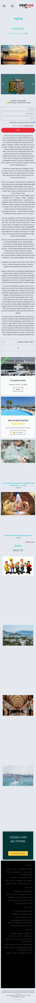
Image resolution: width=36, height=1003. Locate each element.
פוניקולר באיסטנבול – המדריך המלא (19, 869)
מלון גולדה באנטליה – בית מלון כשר (19, 894)
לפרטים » (18, 488)
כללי (13, 34)
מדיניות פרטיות (18, 999)
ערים (9, 34)
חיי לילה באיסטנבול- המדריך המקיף (19, 884)
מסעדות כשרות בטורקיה (23, 917)
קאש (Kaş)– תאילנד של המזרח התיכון (18, 945)
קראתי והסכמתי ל (23, 126)
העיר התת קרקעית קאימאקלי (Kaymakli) (18, 535)
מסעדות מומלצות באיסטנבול (21, 914)
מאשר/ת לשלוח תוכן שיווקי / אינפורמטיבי (21, 122)
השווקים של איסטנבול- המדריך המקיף (18, 881)
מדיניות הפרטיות (18, 126)
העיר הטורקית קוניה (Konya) (21, 926)
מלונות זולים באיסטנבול (23, 903)
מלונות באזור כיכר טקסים (23, 891)
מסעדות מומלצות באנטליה (22, 911)
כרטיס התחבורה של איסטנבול (21, 878)
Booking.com (30, 542)
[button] (12, 6)
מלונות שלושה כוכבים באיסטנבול (20, 897)
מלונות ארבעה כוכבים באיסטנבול (20, 900)
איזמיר (18, 34)
